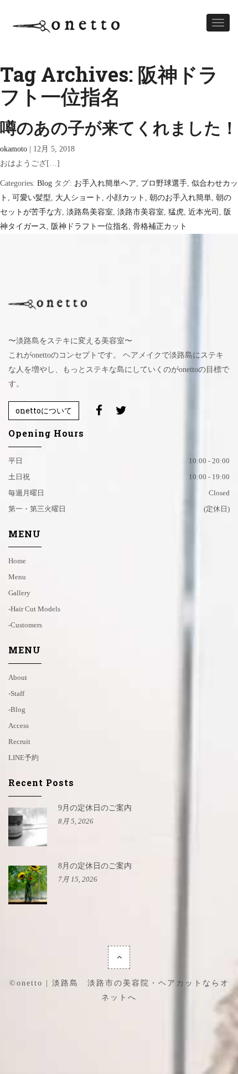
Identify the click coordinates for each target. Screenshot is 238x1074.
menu (17, 576)
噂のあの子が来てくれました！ (119, 127)
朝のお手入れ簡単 (180, 197)
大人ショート (78, 197)
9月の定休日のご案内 (95, 808)
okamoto (13, 149)
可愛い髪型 (31, 197)
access (18, 725)
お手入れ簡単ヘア (105, 183)
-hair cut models (34, 608)
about (17, 677)
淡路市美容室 (140, 212)
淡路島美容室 (89, 212)
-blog (16, 709)
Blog (44, 183)
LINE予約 (23, 757)
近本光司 (203, 212)
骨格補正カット (160, 226)
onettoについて (43, 410)
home (17, 560)
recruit (19, 741)
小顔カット (125, 197)
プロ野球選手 (164, 183)
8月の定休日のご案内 (95, 866)
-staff (16, 693)
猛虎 (176, 212)
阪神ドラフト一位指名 (89, 226)
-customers (25, 624)
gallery (19, 592)
